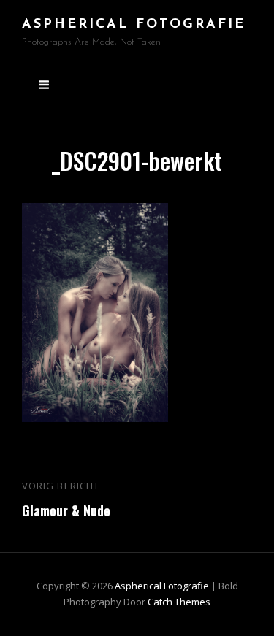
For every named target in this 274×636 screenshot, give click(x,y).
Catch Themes (179, 601)
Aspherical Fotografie (134, 24)
